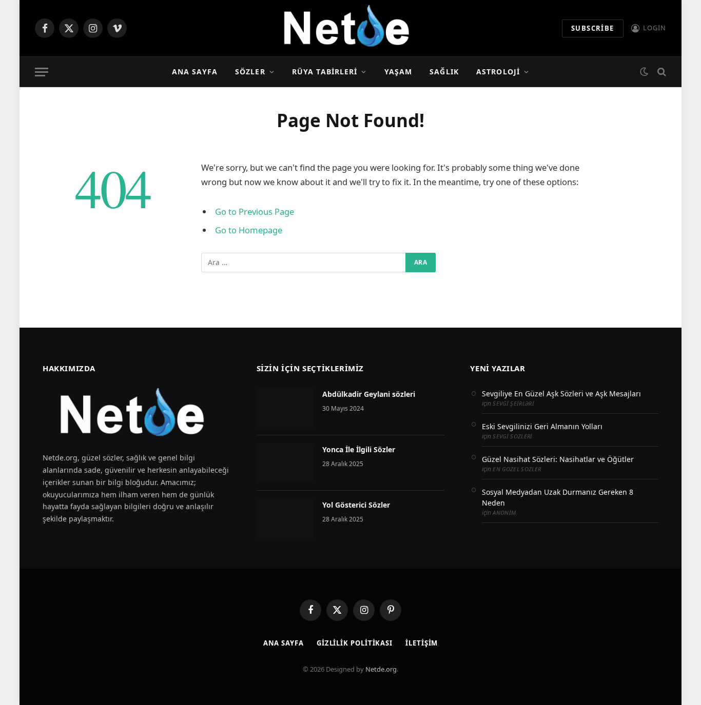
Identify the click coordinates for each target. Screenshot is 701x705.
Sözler (250, 71)
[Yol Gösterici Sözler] (285, 518)
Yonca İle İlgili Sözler (358, 449)
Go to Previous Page (254, 211)
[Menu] (41, 72)
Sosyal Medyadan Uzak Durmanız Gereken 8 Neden (557, 497)
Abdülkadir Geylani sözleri (368, 394)
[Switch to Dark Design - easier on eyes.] (644, 71)
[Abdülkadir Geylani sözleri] (285, 407)
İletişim (421, 643)
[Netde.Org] (350, 28)
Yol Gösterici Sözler (356, 505)
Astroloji (498, 71)
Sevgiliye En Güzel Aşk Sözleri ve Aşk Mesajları (561, 393)
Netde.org (381, 669)
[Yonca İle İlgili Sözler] (285, 463)
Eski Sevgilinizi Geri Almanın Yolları (542, 426)
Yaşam (398, 71)
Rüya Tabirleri (325, 71)
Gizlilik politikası (355, 643)
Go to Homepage (248, 230)
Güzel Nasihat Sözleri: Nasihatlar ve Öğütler (558, 459)
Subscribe (592, 28)
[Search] (660, 72)
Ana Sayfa (195, 71)
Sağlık (444, 71)
